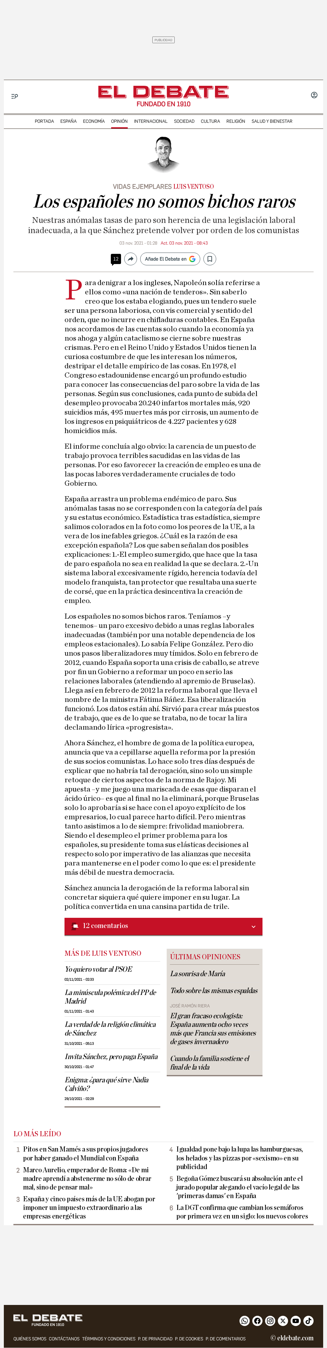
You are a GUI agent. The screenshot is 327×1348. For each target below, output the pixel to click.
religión (235, 121)
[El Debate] (163, 92)
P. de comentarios (226, 1339)
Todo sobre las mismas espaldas (213, 991)
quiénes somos (29, 1339)
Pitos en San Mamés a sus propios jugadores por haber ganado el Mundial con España (85, 1153)
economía (94, 121)
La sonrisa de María (197, 974)
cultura (210, 121)
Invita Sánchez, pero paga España (111, 1057)
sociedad (184, 121)
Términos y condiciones (108, 1339)
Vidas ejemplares (142, 186)
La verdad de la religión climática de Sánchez (110, 1029)
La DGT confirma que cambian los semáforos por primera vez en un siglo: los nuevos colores (242, 1212)
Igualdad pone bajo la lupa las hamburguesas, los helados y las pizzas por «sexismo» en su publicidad (239, 1157)
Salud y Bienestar (272, 121)
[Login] (314, 95)
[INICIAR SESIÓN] (314, 95)
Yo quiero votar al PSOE (98, 969)
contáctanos (64, 1339)
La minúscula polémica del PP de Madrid (110, 997)
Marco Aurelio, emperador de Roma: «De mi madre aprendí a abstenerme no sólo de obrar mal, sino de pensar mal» (87, 1178)
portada (44, 121)
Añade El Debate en (165, 259)
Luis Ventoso (193, 187)
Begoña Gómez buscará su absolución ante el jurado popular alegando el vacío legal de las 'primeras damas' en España (239, 1187)
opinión (119, 121)
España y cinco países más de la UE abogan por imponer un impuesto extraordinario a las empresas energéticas (89, 1207)
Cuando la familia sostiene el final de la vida (209, 1063)
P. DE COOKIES (189, 1339)
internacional (151, 121)
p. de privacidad (155, 1339)
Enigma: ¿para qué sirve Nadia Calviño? (106, 1084)
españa (68, 121)
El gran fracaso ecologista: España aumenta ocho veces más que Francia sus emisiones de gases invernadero (213, 1029)
